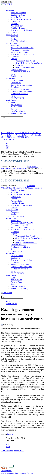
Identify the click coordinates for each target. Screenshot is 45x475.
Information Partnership (19, 113)
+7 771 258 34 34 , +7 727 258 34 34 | (16, 135)
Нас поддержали (8, 473)
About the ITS (16, 17)
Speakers (14, 39)
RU (7, 146)
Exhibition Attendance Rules (21, 91)
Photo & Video (16, 107)
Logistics (14, 59)
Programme (15, 37)
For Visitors (10, 78)
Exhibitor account (17, 76)
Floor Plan (14, 24)
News (13, 74)
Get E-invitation (17, 80)
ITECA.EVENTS (17, 98)
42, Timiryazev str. (20, 169)
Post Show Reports (18, 28)
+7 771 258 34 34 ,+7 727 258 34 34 (15, 137)
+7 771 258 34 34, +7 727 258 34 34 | (15, 133)
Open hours (15, 56)
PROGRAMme (12, 35)
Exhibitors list (16, 21)
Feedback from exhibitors (20, 72)
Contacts (14, 32)
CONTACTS (36, 135)
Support (14, 109)
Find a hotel (19, 65)
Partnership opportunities (20, 50)
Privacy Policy (6, 471)
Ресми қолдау (21, 473)
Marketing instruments (19, 52)
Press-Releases (16, 105)
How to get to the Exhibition (21, 30)
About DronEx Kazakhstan (21, 19)
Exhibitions (10, 10)
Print (7, 444)
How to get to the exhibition (21, 85)
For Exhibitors (11, 43)
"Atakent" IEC (7, 169)
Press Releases (11, 304)
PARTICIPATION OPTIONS (22, 48)
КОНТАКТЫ (35, 133)
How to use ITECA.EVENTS (22, 54)
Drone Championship (19, 41)
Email (8, 447)
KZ (7, 143)
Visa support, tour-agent (20, 89)
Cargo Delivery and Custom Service (29, 63)
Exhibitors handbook (18, 70)
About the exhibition (18, 13)
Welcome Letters (17, 26)
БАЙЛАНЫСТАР (8, 139)
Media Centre (11, 100)
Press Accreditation (18, 111)
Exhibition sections (18, 15)
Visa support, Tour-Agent (25, 61)
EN (7, 148)
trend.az (10, 434)
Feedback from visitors (19, 94)
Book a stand (16, 45)
